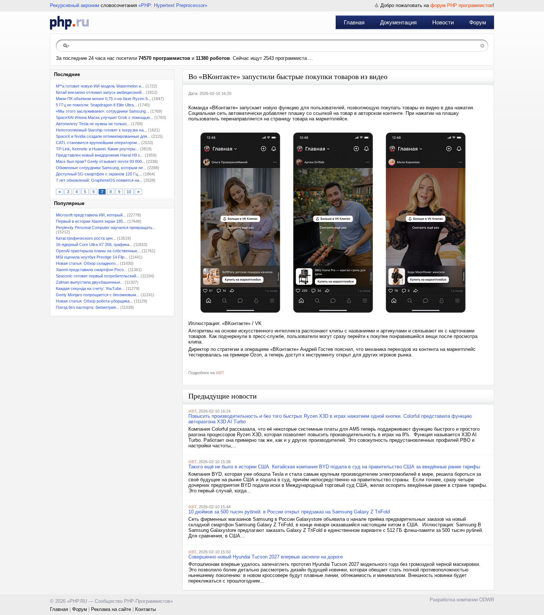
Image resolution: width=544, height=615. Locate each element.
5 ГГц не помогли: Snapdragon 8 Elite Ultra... (96, 105)
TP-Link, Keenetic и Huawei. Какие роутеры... (97, 149)
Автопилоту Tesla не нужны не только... (93, 124)
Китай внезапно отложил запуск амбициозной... (100, 92)
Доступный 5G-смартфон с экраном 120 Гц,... (99, 174)
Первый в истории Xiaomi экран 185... (91, 221)
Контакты (145, 609)
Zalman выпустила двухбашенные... (90, 282)
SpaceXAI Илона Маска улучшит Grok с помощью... (104, 117)
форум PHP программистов (461, 5)
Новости (443, 22)
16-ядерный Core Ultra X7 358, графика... (94, 244)
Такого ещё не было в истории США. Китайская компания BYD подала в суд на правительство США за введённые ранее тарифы (334, 466)
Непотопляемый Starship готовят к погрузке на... (101, 130)
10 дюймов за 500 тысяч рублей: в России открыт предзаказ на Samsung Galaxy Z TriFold (289, 512)
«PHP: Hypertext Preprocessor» (172, 5)
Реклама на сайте (111, 609)
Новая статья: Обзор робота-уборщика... (94, 301)
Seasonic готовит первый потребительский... (98, 276)
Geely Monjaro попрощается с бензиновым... (98, 295)
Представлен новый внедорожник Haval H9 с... (100, 155)
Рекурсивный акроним (74, 5)
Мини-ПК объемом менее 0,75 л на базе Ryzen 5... (103, 98)
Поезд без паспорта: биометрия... (87, 307)
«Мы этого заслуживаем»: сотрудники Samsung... (102, 111)
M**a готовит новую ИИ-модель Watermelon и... (100, 86)
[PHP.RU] (69, 22)
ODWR (486, 599)
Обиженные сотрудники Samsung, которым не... (101, 167)
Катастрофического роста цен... (86, 238)
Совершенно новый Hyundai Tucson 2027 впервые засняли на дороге (265, 557)
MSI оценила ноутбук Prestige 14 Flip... (92, 257)
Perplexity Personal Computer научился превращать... (106, 227)
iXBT (220, 372)
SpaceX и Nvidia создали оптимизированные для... (103, 136)
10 (129, 191)
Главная (354, 22)
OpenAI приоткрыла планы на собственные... (98, 251)
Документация (398, 22)
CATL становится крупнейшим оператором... (98, 142)
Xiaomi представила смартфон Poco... (91, 269)
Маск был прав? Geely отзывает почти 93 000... (100, 161)
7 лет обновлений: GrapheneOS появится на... (99, 180)
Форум (477, 22)
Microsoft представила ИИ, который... (91, 215)
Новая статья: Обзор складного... (87, 263)
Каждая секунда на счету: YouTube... (90, 288)
